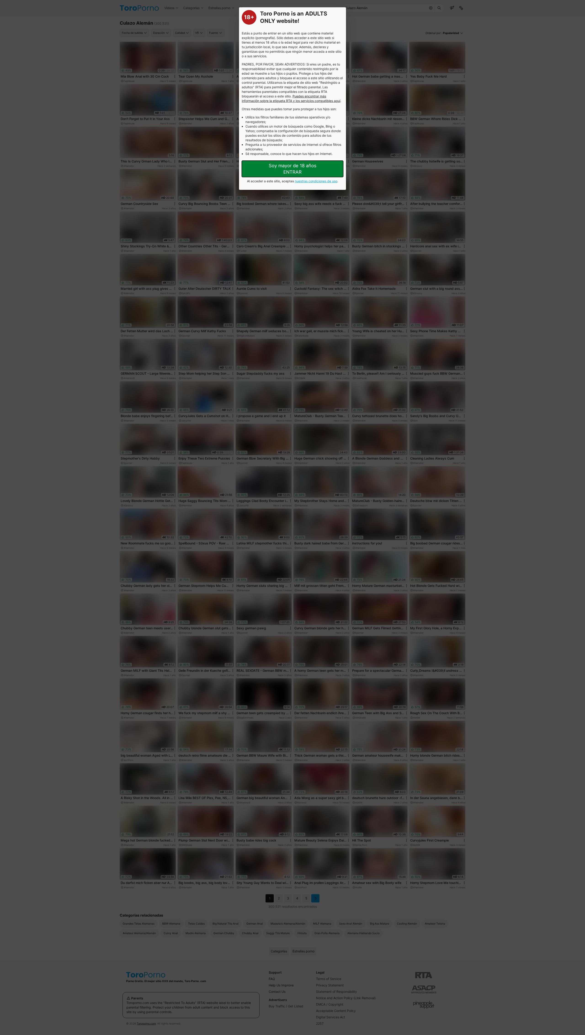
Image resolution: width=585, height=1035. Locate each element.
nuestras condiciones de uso (316, 181)
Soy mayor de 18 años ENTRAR (292, 169)
